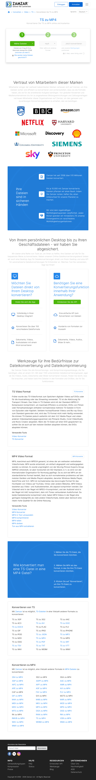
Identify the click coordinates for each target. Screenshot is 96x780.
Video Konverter (19, 436)
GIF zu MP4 (17, 696)
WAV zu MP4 (17, 722)
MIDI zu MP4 (17, 703)
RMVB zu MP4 (18, 718)
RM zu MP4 (65, 714)
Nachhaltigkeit (77, 766)
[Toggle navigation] (87, 4)
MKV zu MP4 (41, 703)
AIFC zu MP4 (17, 684)
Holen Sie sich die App (25, 302)
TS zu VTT (64, 645)
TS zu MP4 (41, 638)
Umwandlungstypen (16, 763)
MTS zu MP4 (17, 711)
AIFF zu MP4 (41, 684)
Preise (10, 769)
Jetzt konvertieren (73, 43)
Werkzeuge (54, 766)
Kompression (13, 766)
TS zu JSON (41, 634)
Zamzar (18, 611)
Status (31, 766)
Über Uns (75, 763)
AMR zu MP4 (65, 684)
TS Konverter (78, 391)
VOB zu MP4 (65, 718)
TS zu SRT (64, 642)
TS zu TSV (16, 645)
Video (26, 12)
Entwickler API (56, 763)
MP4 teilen (16, 520)
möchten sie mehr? (22, 52)
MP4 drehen (17, 523)
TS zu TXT (40, 645)
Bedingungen (74, 48)
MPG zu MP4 (66, 707)
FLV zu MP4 (65, 692)
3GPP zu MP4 (42, 681)
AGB (73, 769)
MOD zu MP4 (66, 703)
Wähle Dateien (20, 43)
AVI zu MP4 (65, 688)
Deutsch (82, 12)
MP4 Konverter (78, 456)
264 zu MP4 (17, 677)
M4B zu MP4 (41, 699)
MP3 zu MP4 (41, 707)
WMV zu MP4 (18, 726)
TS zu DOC (65, 623)
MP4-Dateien (71, 669)
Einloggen (61, 4)
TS (32, 12)
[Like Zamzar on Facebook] (10, 753)
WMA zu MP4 (66, 722)
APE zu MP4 (17, 688)
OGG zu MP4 (66, 711)
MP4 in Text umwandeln (22, 515)
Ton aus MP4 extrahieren (23, 526)
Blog (52, 769)
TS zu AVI (40, 623)
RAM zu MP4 (41, 714)
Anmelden (76, 4)
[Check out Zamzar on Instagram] (19, 753)
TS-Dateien (41, 611)
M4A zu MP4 (17, 699)
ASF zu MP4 (41, 688)
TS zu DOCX (17, 627)
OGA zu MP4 (41, 711)
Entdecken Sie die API (67, 302)
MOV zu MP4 (17, 707)
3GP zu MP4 (17, 681)
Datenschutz (76, 772)
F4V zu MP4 (41, 692)
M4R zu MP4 (65, 699)
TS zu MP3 (65, 634)
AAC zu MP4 (65, 681)
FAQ (30, 763)
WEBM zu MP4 (42, 722)
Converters (17, 12)
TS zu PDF (40, 642)
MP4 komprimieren (20, 518)
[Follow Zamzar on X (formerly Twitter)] (14, 753)
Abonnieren (42, 748)
